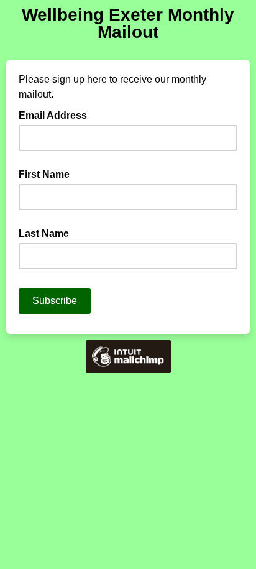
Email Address (56, 114)
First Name (44, 174)
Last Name (44, 233)
